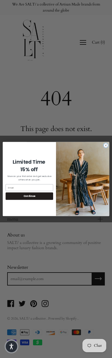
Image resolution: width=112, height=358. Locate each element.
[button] (11, 346)
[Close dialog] (105, 145)
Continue (29, 196)
